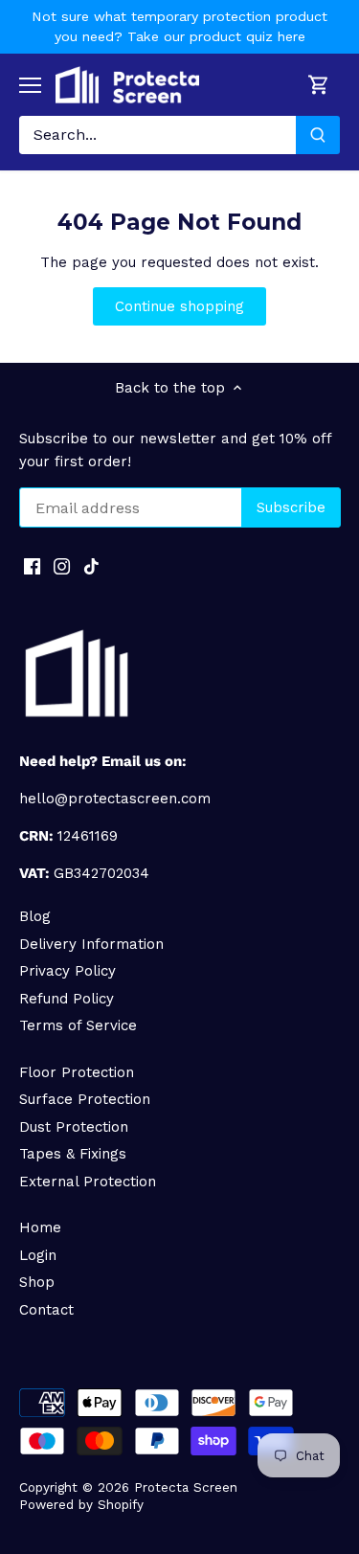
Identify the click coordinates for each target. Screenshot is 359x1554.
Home (40, 1227)
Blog (35, 916)
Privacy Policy (67, 971)
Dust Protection (73, 1127)
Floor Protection (76, 1072)
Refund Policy (66, 998)
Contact (46, 1309)
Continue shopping (179, 306)
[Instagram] (62, 565)
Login (37, 1255)
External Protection (87, 1181)
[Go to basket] (318, 84)
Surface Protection (84, 1099)
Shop (37, 1282)
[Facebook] (32, 565)
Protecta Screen (185, 1487)
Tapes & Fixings (72, 1153)
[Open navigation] (30, 85)
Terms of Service (78, 1025)
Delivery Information (91, 944)
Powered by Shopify (81, 1504)
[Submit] (318, 135)
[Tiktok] (91, 565)
